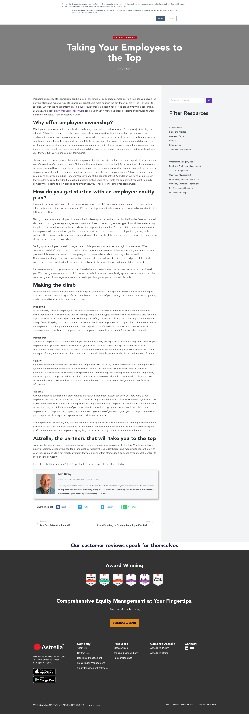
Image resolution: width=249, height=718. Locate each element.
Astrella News (125, 37)
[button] (66, 507)
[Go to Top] (125, 715)
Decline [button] (171, 18)
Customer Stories (177, 136)
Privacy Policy (172, 705)
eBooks (172, 140)
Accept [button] (160, 18)
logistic (79, 262)
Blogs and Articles (177, 132)
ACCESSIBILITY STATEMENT (205, 705)
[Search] (209, 100)
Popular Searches (123, 658)
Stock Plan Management (180, 149)
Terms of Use (187, 705)
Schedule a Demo (124, 623)
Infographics (175, 145)
